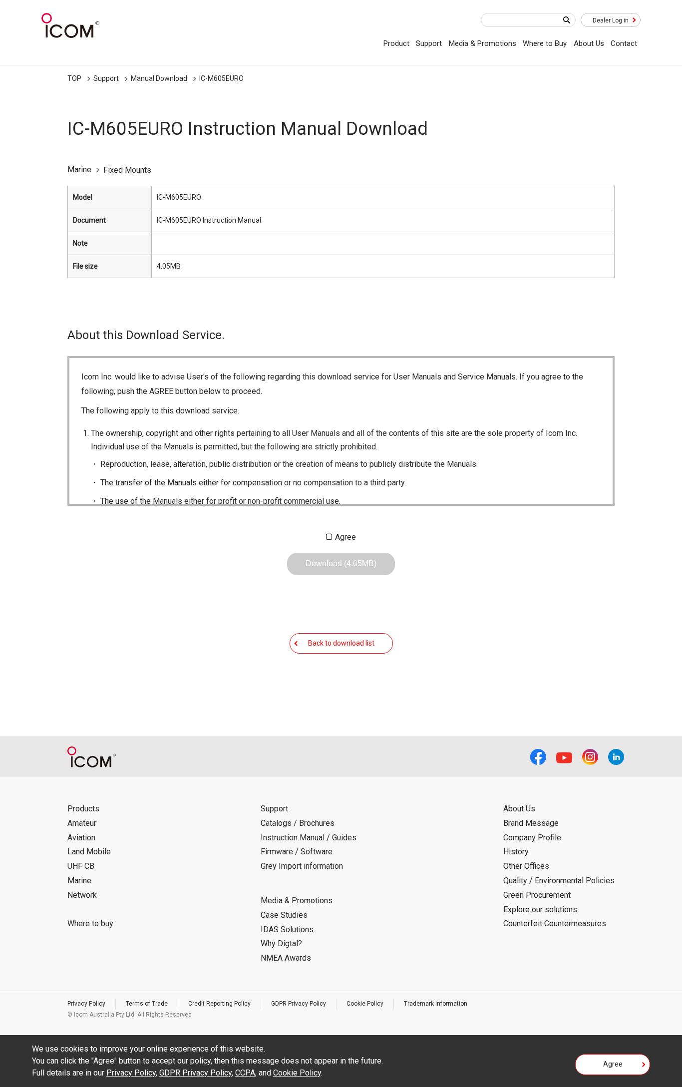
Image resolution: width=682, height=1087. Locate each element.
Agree (345, 537)
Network (82, 895)
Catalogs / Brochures (298, 823)
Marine (79, 880)
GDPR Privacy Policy (298, 1003)
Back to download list (341, 643)
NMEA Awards (286, 958)
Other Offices (526, 866)
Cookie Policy (364, 1003)
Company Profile (532, 837)
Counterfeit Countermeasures (554, 923)
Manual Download (159, 78)
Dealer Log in (611, 20)
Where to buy (90, 923)
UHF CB (80, 866)
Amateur (81, 823)
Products (83, 808)
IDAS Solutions (287, 929)
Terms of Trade (147, 1003)
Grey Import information (302, 866)
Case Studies (284, 915)
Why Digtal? (281, 943)
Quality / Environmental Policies (559, 880)
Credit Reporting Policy (219, 1003)
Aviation (81, 837)
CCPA (245, 1073)
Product (396, 43)
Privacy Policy (86, 1003)
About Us (589, 43)
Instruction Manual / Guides (308, 837)
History (516, 851)
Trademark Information (435, 1003)
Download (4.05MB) (341, 563)
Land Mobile (89, 851)
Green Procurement (537, 895)
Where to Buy (545, 43)
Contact (624, 43)
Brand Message (531, 823)
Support (429, 43)
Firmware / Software (297, 851)
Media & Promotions (482, 43)
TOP (74, 78)
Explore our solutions (540, 909)
